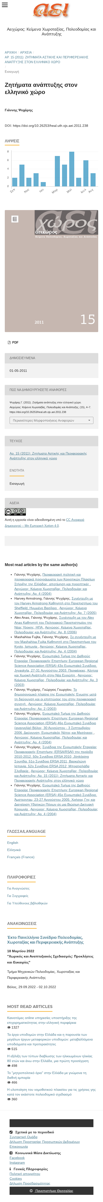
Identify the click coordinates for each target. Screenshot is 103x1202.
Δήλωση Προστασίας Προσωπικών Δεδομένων (45, 1142)
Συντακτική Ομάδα (23, 1137)
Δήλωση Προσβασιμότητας (30, 1183)
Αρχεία (26, 52)
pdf (14, 342)
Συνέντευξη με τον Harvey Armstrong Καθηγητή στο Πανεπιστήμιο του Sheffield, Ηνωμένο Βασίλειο (56, 603)
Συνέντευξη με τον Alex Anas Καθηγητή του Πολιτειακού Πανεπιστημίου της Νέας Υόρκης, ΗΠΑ (54, 622)
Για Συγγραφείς (17, 896)
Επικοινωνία (19, 1146)
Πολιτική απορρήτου (25, 1174)
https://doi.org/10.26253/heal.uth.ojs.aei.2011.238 (50, 126)
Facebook (17, 1158)
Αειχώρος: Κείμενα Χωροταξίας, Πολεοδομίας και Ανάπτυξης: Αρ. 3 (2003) (56, 680)
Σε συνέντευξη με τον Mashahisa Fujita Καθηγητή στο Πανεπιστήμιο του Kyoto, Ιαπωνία (55, 641)
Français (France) (20, 857)
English (12, 843)
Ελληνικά (14, 850)
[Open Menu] (5, 5)
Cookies (16, 1178)
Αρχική (11, 52)
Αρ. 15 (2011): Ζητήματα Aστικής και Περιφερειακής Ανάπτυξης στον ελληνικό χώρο (46, 60)
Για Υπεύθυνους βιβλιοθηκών (27, 903)
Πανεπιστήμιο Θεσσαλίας (53, 1191)
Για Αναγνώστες (18, 888)
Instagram (17, 1162)
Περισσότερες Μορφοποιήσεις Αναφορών (43, 420)
